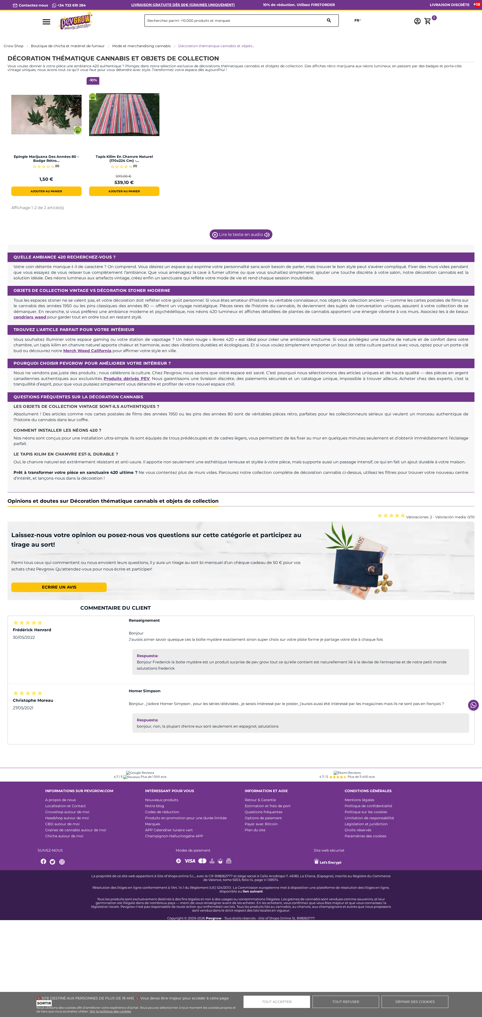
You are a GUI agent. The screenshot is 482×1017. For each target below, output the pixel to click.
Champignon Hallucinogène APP (174, 836)
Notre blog (154, 806)
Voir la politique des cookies (110, 1011)
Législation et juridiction (366, 824)
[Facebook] (43, 862)
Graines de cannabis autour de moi (75, 830)
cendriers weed (30, 317)
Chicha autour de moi (64, 836)
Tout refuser (345, 1002)
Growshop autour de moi (67, 812)
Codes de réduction (162, 812)
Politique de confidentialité (368, 806)
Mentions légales (359, 800)
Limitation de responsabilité (369, 818)
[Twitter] (53, 862)
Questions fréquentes (263, 812)
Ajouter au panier (46, 191)
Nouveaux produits (161, 800)
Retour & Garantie (260, 800)
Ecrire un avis (59, 587)
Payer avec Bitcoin (261, 824)
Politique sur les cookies (366, 812)
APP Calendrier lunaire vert (169, 830)
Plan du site (255, 830)
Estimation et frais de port (268, 806)
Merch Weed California (87, 350)
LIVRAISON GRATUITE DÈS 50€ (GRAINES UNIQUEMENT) (183, 5)
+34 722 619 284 (71, 5)
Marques (152, 824)
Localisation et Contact (65, 806)
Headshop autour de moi (67, 818)
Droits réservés (358, 830)
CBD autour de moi (62, 824)
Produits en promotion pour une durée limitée (186, 818)
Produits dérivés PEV (127, 378)
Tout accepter (277, 1002)
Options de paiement (263, 818)
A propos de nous (60, 800)
